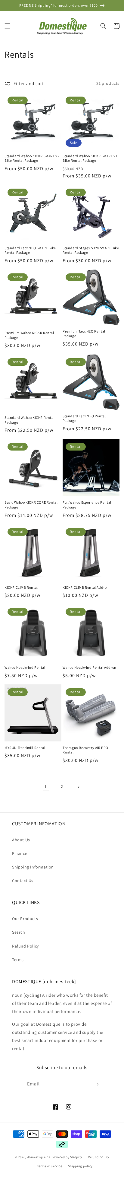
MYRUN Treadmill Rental (25, 747)
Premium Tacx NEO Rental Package (84, 333)
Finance (19, 853)
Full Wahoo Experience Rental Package (87, 504)
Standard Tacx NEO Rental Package (84, 418)
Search (18, 932)
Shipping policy (80, 1166)
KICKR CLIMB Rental (21, 587)
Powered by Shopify (66, 1157)
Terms (18, 959)
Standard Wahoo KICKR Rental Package (29, 420)
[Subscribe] (96, 1084)
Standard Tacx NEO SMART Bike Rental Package (30, 250)
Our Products (25, 918)
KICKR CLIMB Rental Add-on (86, 587)
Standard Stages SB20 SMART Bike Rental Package (91, 250)
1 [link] (46, 786)
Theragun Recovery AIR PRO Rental (85, 750)
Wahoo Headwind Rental (25, 667)
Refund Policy (25, 946)
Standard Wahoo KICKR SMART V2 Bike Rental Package (32, 158)
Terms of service (49, 1166)
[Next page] (78, 786)
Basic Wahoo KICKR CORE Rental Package (31, 504)
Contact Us (22, 880)
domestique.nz (39, 1157)
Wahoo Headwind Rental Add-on (89, 667)
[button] (7, 26)
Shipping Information (33, 867)
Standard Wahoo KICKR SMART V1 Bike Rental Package (90, 158)
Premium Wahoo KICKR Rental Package (29, 335)
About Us (21, 840)
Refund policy (98, 1157)
